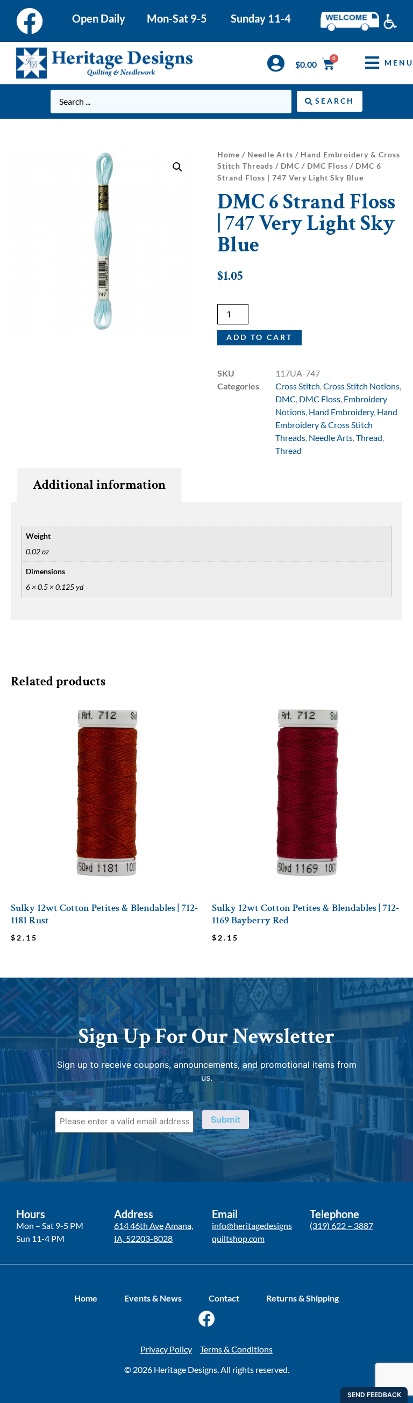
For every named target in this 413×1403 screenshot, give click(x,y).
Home (228, 154)
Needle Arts (270, 154)
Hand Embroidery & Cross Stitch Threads (336, 425)
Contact (224, 1298)
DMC (290, 165)
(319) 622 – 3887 (341, 1225)
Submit (225, 1119)
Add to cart (259, 337)
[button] (177, 167)
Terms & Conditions (236, 1349)
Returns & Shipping (302, 1298)
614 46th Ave (138, 1225)
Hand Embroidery (341, 412)
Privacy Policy (166, 1349)
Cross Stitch (297, 386)
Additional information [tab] (99, 484)
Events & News (153, 1298)
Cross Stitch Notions (361, 386)
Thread (369, 437)
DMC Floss (327, 165)
